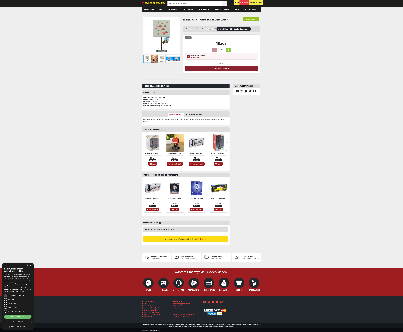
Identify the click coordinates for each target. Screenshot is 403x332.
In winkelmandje (222, 68)
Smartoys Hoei (247, 324)
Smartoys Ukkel (207, 326)
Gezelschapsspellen (221, 9)
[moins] (214, 50)
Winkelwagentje (256, 2)
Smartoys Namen (187, 326)
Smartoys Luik (256, 324)
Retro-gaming (188, 9)
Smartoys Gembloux (224, 324)
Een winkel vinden (250, 9)
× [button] (30, 265)
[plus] (228, 50)
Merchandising (173, 9)
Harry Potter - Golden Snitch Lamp (157, 153)
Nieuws (236, 9)
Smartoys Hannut (236, 324)
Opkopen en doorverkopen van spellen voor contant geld (183, 315)
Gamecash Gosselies (148, 324)
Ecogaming (178, 301)
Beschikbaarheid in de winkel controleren (234, 29)
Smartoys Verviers (218, 326)
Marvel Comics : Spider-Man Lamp (222, 153)
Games (161, 9)
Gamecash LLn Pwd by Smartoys (164, 324)
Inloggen (244, 2)
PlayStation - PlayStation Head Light (201, 199)
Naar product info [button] (175, 164)
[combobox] (28, 265)
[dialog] (18, 296)
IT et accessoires (204, 9)
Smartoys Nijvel (197, 326)
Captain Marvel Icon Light (175, 153)
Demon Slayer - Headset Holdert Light (180, 199)
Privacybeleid (178, 306)
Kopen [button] (153, 164)
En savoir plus (19, 291)
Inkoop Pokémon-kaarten (151, 308)
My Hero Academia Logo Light (221, 199)
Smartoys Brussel (190, 324)
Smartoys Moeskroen (175, 326)
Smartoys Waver (229, 326)
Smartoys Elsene (213, 324)
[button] (17, 326)
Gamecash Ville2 (179, 324)
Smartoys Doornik (202, 324)
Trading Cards (149, 9)
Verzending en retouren (182, 304)
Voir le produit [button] (153, 209)
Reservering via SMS (150, 310)
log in (202, 239)
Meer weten (196, 57)
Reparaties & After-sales (151, 314)
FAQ (145, 304)
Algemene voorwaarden (182, 308)
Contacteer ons (148, 301)
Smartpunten (147, 316)
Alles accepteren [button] (17, 316)
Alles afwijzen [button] (17, 322)
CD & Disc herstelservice (151, 312)
